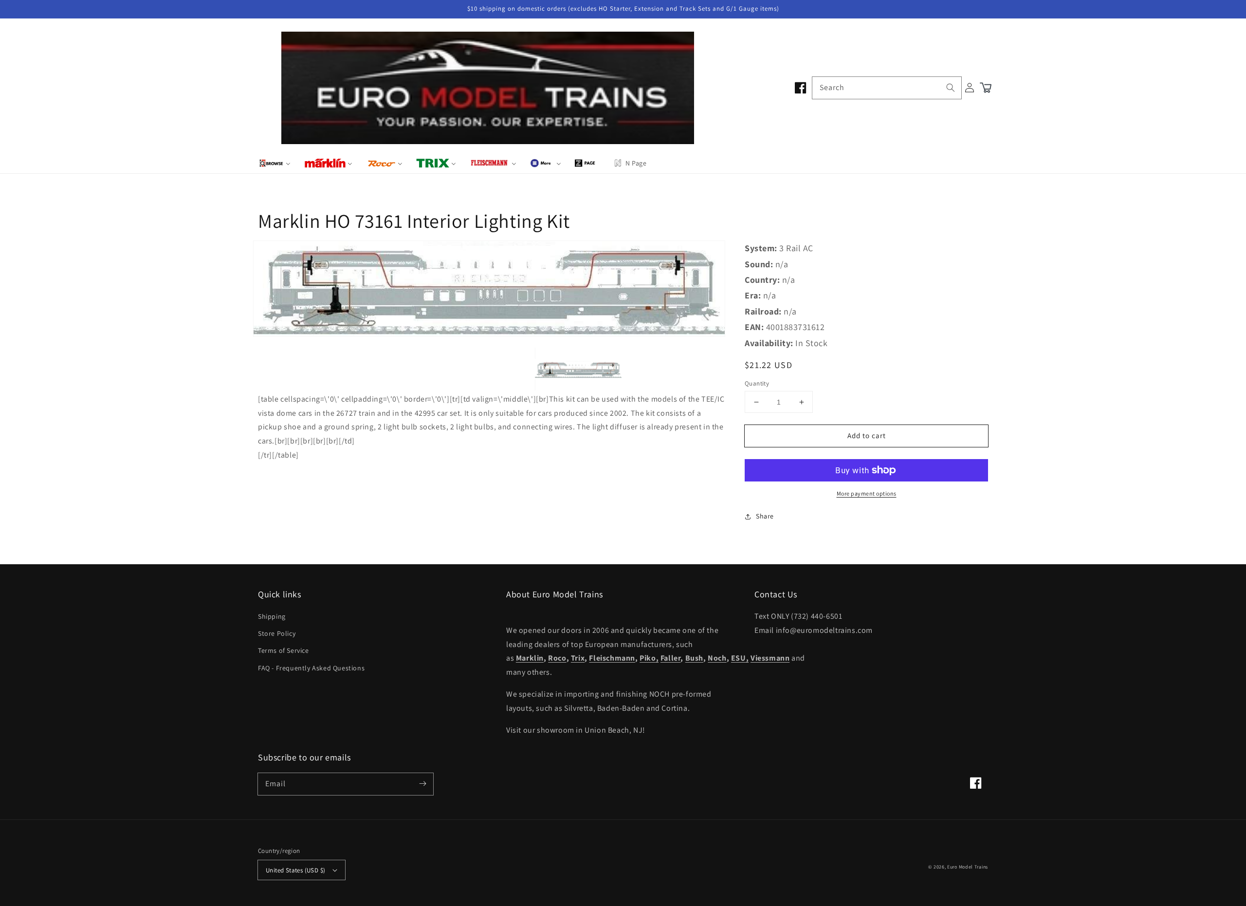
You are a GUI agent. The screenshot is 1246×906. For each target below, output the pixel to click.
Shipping (272, 616)
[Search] (950, 87)
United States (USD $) (295, 870)
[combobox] (886, 88)
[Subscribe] (422, 784)
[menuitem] (274, 163)
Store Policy (276, 633)
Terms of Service (283, 650)
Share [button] (765, 516)
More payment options (867, 493)
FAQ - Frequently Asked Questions (311, 668)
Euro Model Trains (967, 867)
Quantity (757, 383)
